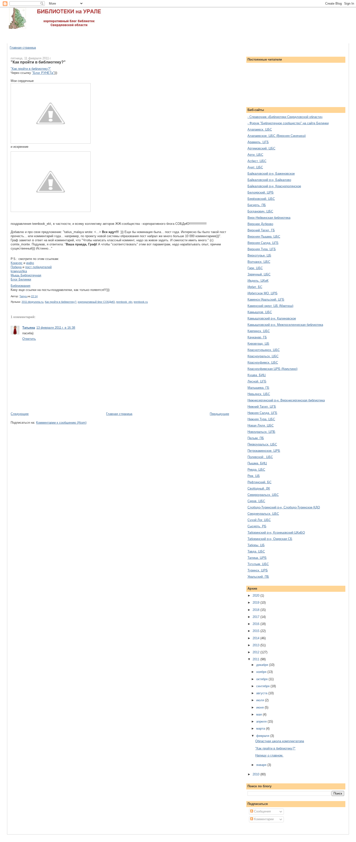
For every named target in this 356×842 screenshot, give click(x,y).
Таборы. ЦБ (256, 545)
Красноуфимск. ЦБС (263, 362)
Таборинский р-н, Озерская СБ (270, 539)
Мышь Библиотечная (26, 275)
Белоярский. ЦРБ (261, 192)
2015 (256, 631)
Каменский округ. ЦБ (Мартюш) (270, 306)
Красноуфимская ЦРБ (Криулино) (272, 369)
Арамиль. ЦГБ (258, 142)
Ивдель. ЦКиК (258, 280)
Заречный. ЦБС (259, 274)
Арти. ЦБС (255, 154)
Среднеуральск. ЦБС (263, 513)
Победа (16, 267)
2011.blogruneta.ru (32, 301)
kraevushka (19, 271)
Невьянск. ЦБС (259, 394)
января (261, 765)
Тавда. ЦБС (256, 551)
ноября (261, 672)
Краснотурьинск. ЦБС (264, 350)
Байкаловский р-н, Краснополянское (274, 186)
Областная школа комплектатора (279, 741)
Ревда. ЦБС (256, 469)
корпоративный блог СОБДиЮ (96, 301)
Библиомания (20, 286)
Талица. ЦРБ (257, 558)
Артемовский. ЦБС (261, 148)
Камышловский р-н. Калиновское (272, 318)
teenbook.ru (141, 301)
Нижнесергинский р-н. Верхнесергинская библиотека (286, 400)
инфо (30, 263)
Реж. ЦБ (254, 476)
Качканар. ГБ (257, 337)
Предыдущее (219, 414)
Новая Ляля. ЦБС (261, 425)
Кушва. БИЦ (257, 375)
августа (262, 693)
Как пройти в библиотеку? (60, 301)
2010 (256, 774)
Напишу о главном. (269, 755)
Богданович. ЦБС (260, 211)
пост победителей (38, 267)
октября (262, 679)
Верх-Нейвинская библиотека (269, 217)
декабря (262, 665)
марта (261, 728)
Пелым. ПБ (256, 438)
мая (259, 714)
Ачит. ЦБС (255, 167)
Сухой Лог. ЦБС (259, 520)
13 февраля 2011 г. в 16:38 (55, 327)
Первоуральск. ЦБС (262, 444)
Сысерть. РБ (257, 526)
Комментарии (263, 819)
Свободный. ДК (259, 488)
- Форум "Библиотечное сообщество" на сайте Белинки (288, 123)
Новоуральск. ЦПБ (261, 432)
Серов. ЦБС (256, 501)
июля (260, 700)
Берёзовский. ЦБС (261, 199)
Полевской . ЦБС (260, 457)
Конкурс (17, 263)
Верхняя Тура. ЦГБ (262, 249)
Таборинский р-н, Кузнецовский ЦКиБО (276, 532)
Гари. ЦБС (255, 268)
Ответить (29, 339)
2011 (256, 659)
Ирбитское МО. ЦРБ (263, 293)
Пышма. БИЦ (257, 463)
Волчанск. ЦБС (259, 262)
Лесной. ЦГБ (257, 381)
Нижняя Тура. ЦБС (261, 419)
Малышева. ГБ (258, 388)
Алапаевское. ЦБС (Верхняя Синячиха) (277, 136)
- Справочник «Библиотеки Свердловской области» (285, 117)
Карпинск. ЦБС (259, 331)
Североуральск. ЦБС (263, 495)
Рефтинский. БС (259, 482)
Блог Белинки (21, 279)
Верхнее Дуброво (260, 224)
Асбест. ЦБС (257, 161)
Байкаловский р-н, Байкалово (269, 180)
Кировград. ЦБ (258, 343)
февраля (263, 736)
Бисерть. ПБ (257, 205)
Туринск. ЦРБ (258, 570)
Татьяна (28, 327)
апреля (262, 721)
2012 (256, 652)
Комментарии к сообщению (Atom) (61, 422)
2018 (256, 610)
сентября (263, 686)
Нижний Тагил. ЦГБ (262, 406)
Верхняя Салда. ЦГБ (263, 243)
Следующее (20, 414)
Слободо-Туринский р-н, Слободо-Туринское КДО (284, 507)
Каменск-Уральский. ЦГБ (266, 299)
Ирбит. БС (255, 287)
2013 (256, 645)
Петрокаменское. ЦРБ (264, 450)
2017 (256, 617)
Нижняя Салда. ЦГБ (262, 413)
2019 (256, 602)
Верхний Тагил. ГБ (261, 230)
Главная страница (23, 47)
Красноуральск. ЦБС (263, 356)
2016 (256, 624)
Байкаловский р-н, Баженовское (271, 173)
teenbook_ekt (124, 301)
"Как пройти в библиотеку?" (31, 68)
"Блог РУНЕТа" (43, 73)
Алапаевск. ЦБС (260, 129)
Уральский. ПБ (258, 576)
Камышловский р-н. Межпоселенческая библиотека (285, 325)
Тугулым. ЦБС (258, 564)
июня (260, 707)
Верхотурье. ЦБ (259, 255)
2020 (256, 595)
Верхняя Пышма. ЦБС (264, 236)
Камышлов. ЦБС (260, 312)
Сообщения (262, 811)
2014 (256, 638)
